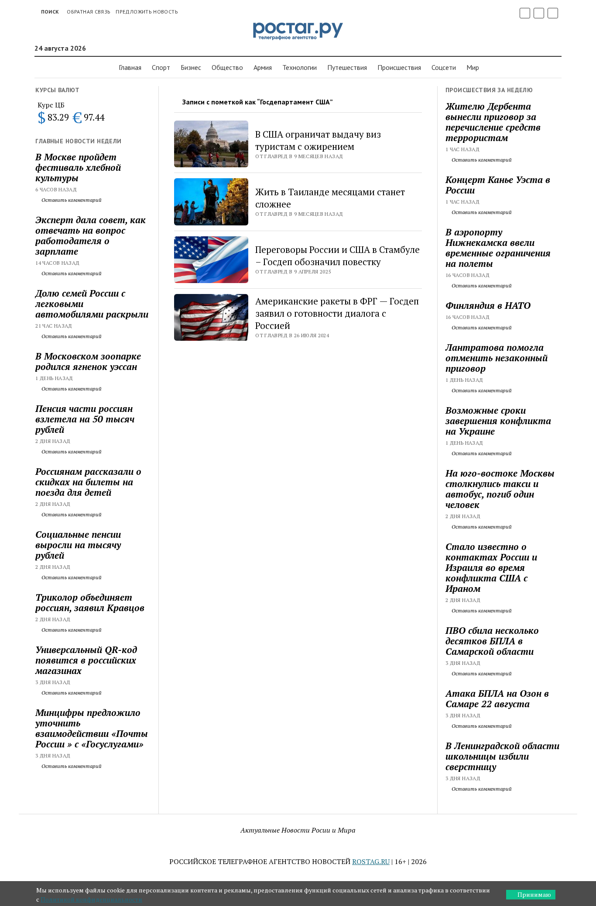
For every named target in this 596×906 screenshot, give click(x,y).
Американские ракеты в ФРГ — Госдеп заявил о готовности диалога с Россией (337, 313)
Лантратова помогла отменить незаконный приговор (496, 357)
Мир (472, 67)
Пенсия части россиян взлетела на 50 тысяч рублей (84, 419)
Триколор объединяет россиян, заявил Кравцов (89, 602)
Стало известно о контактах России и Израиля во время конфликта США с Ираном (491, 567)
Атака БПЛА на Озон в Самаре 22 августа (497, 698)
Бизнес (191, 67)
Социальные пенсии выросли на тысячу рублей (78, 544)
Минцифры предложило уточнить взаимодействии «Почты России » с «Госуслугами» (91, 728)
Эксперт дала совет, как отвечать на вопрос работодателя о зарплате (90, 235)
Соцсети (444, 67)
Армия (262, 67)
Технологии (299, 67)
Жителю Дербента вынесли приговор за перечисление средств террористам (493, 122)
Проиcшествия (399, 67)
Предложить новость (147, 11)
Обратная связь (88, 11)
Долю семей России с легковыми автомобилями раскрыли (91, 303)
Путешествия (347, 67)
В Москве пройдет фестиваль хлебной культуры (78, 167)
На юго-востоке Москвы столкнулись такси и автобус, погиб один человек (500, 489)
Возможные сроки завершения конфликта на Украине (498, 420)
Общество (227, 67)
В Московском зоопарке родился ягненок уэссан (88, 361)
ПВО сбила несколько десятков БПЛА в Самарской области (492, 641)
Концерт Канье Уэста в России (497, 184)
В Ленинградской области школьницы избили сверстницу (502, 756)
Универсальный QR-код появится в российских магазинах (86, 660)
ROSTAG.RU (371, 861)
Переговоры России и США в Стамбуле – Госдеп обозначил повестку (337, 255)
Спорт (161, 67)
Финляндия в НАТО (488, 305)
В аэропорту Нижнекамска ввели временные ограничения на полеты (498, 248)
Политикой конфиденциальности (91, 899)
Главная (130, 67)
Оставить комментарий (71, 200)
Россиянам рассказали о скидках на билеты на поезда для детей (88, 482)
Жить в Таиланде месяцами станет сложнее (330, 198)
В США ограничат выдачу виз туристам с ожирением (318, 140)
